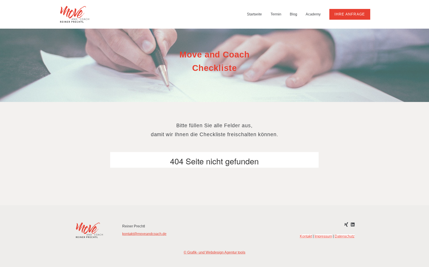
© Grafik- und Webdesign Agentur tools (214, 252)
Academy (313, 14)
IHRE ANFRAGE (349, 14)
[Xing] (346, 224)
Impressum (323, 236)
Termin (276, 14)
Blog (293, 14)
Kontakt (306, 236)
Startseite (254, 14)
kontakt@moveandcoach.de (144, 234)
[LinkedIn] (352, 224)
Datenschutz (344, 236)
